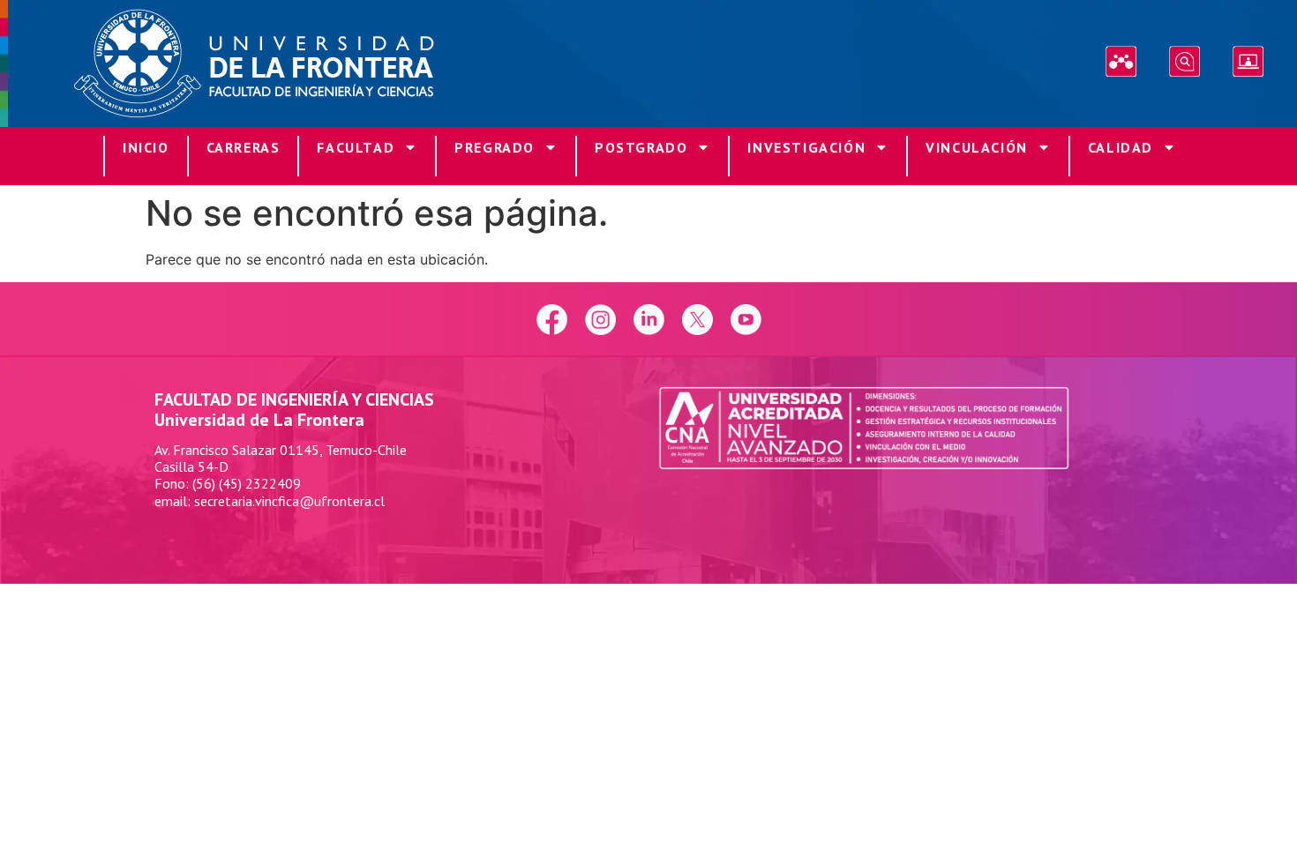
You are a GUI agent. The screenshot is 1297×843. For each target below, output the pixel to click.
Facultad (355, 147)
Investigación (806, 147)
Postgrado (641, 147)
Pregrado (494, 147)
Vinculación (977, 147)
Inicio (146, 147)
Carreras (243, 147)
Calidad (1120, 147)
